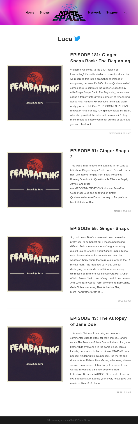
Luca (64, 38)
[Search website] (125, 13)
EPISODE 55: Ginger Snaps (99, 228)
